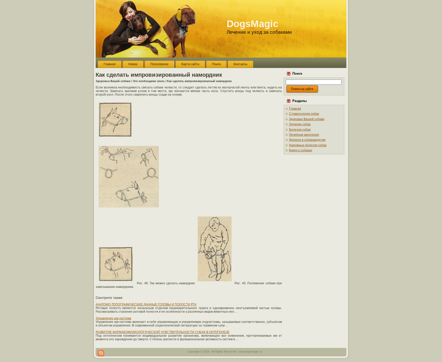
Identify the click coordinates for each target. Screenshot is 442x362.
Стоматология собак (304, 114)
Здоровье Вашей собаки (113, 81)
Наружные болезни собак (307, 145)
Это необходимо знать (149, 81)
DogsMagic (252, 23)
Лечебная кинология (304, 135)
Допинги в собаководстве (307, 140)
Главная (295, 108)
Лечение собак (300, 124)
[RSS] (101, 353)
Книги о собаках (300, 150)
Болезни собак (300, 129)
